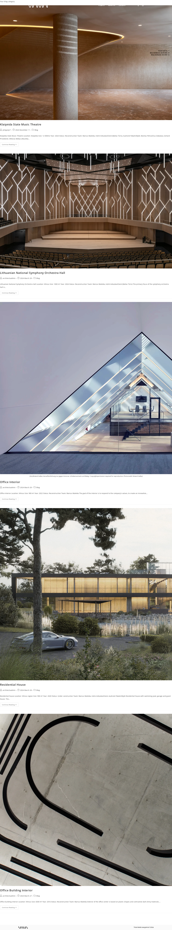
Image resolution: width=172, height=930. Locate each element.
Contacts (122, 5)
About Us (111, 5)
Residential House (13, 684)
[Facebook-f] (138, 5)
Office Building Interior (16, 890)
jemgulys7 (7, 130)
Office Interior (10, 482)
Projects (101, 5)
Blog (36, 130)
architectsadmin (9, 278)
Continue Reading (10, 144)
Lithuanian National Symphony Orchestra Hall (32, 273)
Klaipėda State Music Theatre (20, 124)
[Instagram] (143, 5)
